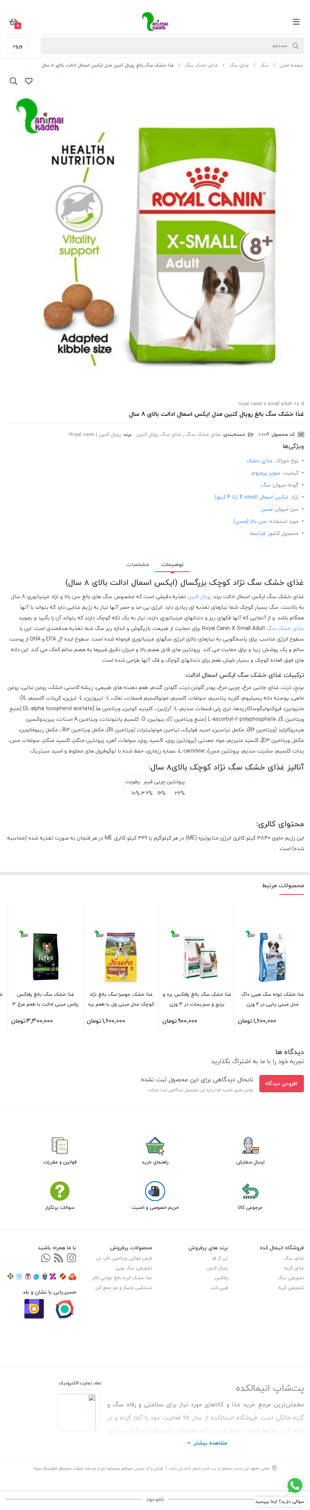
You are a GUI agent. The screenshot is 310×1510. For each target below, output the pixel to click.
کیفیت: (290, 472)
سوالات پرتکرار (59, 1207)
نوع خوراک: (286, 460)
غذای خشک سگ (201, 65)
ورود (17, 45)
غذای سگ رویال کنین (158, 434)
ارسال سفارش (250, 1162)
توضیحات (172, 564)
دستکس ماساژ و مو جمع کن (124, 1288)
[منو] (296, 21)
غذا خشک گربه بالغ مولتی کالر (122, 1278)
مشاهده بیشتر (210, 1443)
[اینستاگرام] (71, 1258)
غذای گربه (294, 1268)
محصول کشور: (283, 533)
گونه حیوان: (285, 485)
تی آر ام (220, 1258)
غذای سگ (239, 65)
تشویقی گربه (291, 1288)
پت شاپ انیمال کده (200, 1468)
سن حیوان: (286, 509)
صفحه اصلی (291, 65)
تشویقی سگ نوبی (133, 1268)
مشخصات (137, 564)
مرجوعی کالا (250, 1207)
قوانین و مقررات (60, 1162)
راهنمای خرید (155, 1162)
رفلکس (221, 1278)
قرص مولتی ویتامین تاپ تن (124, 1258)
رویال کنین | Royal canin (95, 434)
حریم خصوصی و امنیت (155, 1207)
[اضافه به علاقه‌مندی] (28, 81)
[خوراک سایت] (58, 1258)
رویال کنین (199, 596)
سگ (264, 65)
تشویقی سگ (291, 1278)
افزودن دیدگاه (281, 1083)
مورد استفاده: (283, 521)
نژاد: (294, 497)
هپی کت (219, 1288)
